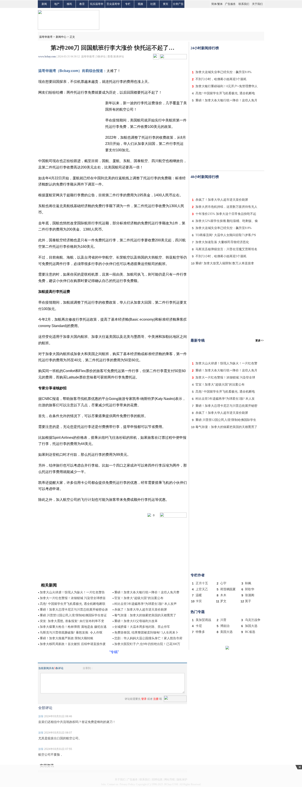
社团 (153, 4)
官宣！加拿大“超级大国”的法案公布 (138, 598)
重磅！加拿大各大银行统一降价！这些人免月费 (146, 592)
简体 (214, 4)
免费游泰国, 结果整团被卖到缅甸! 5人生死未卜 (146, 632)
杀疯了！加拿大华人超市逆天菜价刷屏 (140, 609)
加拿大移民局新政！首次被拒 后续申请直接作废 (73, 644)
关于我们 (257, 4)
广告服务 (230, 4)
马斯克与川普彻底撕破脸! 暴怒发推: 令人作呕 (71, 632)
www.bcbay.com (47, 56)
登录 (144, 698)
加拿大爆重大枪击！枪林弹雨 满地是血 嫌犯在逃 (73, 626)
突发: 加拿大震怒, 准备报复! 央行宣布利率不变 (72, 621)
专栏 (127, 4)
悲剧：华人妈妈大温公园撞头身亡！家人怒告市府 (148, 638)
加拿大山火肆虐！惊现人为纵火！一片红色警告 (72, 592)
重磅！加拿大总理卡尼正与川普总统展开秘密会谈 (74, 609)
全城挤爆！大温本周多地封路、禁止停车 (142, 626)
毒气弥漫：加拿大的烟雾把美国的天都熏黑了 (145, 615)
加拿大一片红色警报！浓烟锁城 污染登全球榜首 (73, 598)
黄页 (165, 4)
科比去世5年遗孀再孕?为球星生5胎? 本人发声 (145, 603)
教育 (82, 4)
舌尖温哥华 (113, 4)
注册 (156, 698)
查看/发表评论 (115, 56)
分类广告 (178, 4)
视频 (140, 4)
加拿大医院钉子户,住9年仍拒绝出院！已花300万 (147, 644)
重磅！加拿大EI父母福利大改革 (136, 621)
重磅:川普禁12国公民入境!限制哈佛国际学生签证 (73, 615)
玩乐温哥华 (96, 4)
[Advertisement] (227, 59)
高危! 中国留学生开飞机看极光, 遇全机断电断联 (72, 603)
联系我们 (244, 4)
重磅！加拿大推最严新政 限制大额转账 (66, 638)
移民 (69, 4)
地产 (56, 4)
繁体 (220, 4)
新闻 (44, 4)
